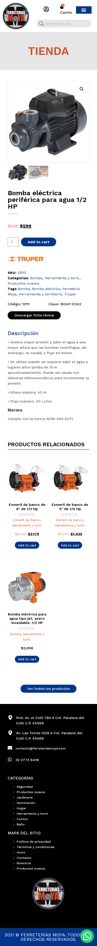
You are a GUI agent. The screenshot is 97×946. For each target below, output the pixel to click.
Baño (21, 824)
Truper (70, 294)
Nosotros (24, 863)
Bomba (36, 278)
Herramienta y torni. (62, 278)
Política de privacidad (34, 841)
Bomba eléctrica (46, 289)
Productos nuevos (23, 283)
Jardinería (24, 797)
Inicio (21, 852)
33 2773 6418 (27, 760)
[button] (84, 10)
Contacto (24, 857)
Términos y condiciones (35, 847)
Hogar (21, 808)
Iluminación (26, 803)
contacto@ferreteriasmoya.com (41, 748)
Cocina (22, 819)
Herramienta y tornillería (40, 294)
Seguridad (25, 786)
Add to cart (38, 242)
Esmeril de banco (26, 520)
